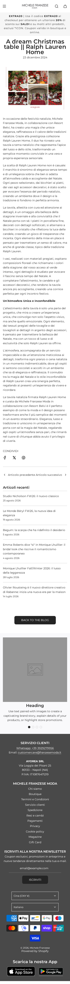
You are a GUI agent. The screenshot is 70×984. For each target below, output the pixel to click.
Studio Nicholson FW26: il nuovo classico (31, 496)
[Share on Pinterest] (23, 458)
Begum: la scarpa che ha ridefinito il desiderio (34, 530)
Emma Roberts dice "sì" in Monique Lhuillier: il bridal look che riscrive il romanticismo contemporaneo (34, 549)
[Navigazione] (4, 6)
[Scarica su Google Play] (51, 971)
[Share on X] (14, 458)
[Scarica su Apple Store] (21, 971)
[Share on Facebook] (5, 458)
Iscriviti (35, 880)
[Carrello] (65, 6)
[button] (29, 727)
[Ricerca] (56, 6)
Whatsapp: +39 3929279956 (35, 748)
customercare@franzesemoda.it (39, 752)
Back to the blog (35, 620)
